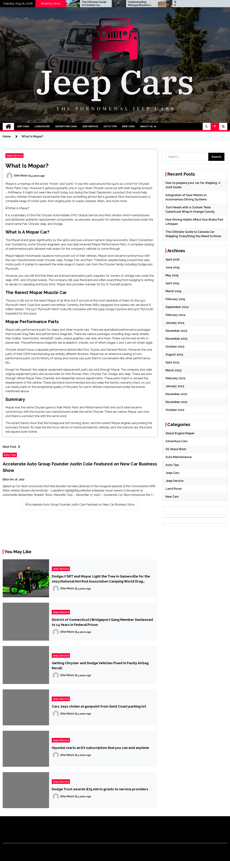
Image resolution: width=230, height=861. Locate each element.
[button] (207, 126)
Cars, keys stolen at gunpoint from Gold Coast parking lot (99, 706)
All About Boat (175, 449)
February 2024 (175, 315)
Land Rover (42, 126)
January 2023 (174, 386)
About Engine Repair (180, 433)
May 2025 (171, 275)
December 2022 (176, 394)
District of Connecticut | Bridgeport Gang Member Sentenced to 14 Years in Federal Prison (102, 622)
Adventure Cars (66, 126)
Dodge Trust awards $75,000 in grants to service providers (100, 789)
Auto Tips (110, 126)
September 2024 (177, 307)
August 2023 (174, 354)
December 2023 (176, 330)
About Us (146, 126)
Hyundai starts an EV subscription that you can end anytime (100, 748)
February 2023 (175, 378)
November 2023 (176, 338)
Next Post (9, 446)
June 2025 (172, 267)
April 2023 (172, 362)
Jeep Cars (23, 126)
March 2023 (173, 370)
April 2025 (172, 283)
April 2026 (172, 259)
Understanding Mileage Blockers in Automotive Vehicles (116, 4)
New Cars (128, 126)
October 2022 (174, 410)
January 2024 (174, 323)
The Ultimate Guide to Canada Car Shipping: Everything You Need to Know (70, 4)
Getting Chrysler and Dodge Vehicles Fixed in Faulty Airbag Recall (100, 665)
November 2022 (176, 402)
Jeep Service (90, 126)
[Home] (8, 126)
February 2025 (175, 299)
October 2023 (174, 346)
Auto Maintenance (178, 457)
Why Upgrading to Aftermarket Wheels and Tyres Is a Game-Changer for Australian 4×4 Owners (163, 4)
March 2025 (173, 291)
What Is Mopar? (27, 165)
